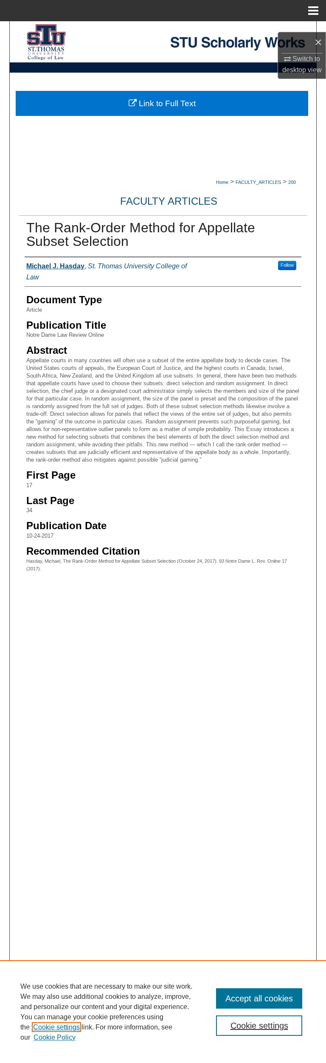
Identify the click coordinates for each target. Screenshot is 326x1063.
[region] (163, 1011)
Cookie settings (56, 1027)
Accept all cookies (259, 998)
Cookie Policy (55, 1037)
